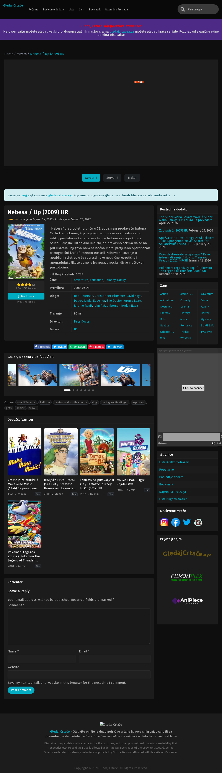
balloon (45, 402)
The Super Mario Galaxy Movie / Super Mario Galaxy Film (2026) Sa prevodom (185, 218)
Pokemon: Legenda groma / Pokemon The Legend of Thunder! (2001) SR (185, 269)
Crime (204, 300)
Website (13, 667)
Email (84, 651)
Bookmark (166, 484)
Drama (184, 306)
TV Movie (206, 331)
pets (9, 408)
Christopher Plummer (110, 296)
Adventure (81, 280)
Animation (96, 280)
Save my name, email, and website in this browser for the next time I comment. (67, 683)
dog (94, 402)
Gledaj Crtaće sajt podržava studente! (111, 26)
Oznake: (9, 402)
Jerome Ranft (83, 306)
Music (184, 319)
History (185, 312)
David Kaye (133, 296)
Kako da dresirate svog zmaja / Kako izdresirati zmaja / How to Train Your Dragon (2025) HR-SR (184, 257)
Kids (163, 319)
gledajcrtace (122, 31)
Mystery (206, 319)
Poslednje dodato (171, 477)
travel (33, 408)
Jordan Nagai (130, 306)
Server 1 (91, 178)
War (162, 338)
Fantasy (165, 312)
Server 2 (112, 178)
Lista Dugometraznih (173, 499)
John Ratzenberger (107, 306)
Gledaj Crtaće (13, 5)
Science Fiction (168, 331)
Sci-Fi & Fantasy (209, 325)
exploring (138, 402)
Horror (205, 312)
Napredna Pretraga (172, 492)
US (76, 329)
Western (185, 338)
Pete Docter (82, 321)
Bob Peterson (83, 296)
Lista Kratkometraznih (174, 462)
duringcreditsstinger (115, 402)
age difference (26, 402)
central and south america (71, 402)
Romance (186, 325)
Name (13, 651)
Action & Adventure (188, 294)
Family (121, 280)
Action (164, 294)
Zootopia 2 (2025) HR (173, 230)
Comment (16, 605)
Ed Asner (99, 301)
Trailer (132, 178)
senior (20, 408)
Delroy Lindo (82, 301)
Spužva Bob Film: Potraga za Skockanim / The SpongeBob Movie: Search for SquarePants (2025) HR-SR (186, 241)
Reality (164, 325)
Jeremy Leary (132, 301)
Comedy (110, 280)
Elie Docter (114, 301)
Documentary (168, 306)
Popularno (166, 470)
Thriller (184, 331)
